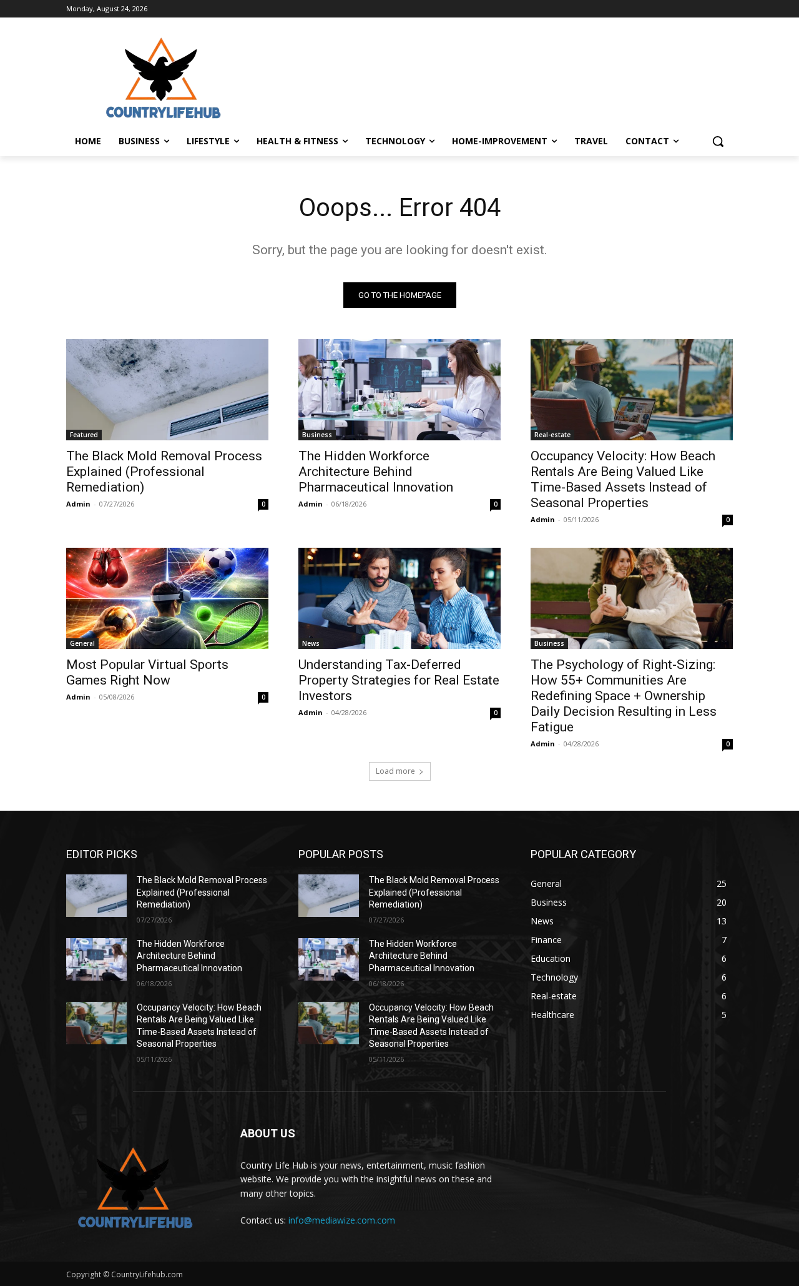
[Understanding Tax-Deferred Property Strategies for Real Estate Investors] (399, 598)
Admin (78, 503)
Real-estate (552, 434)
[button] (718, 141)
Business (317, 434)
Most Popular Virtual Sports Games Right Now (147, 672)
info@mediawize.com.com (341, 1220)
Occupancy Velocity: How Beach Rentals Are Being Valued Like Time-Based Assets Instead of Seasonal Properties (623, 479)
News (311, 643)
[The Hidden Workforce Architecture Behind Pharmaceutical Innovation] (399, 389)
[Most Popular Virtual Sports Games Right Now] (167, 598)
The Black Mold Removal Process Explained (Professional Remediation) (164, 471)
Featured (84, 434)
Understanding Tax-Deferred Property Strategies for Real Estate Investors (398, 680)
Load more (395, 771)
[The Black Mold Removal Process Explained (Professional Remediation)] (167, 389)
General (82, 643)
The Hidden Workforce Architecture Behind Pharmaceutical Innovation (375, 471)
